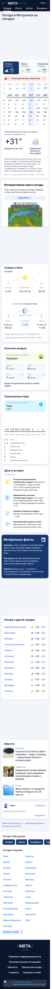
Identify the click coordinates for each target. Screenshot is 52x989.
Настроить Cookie (32, 972)
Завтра (29, 8)
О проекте (14, 972)
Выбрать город (10, 932)
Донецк (7, 868)
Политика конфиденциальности (25, 956)
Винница (29, 879)
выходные (42, 8)
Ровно (28, 908)
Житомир (8, 903)
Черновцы (8, 914)
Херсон (28, 885)
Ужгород (7, 926)
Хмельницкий (32, 903)
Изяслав (8, 673)
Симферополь (10, 885)
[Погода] (25, 945)
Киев (5, 856)
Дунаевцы (9, 685)
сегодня (9, 842)
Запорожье (30, 868)
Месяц (18, 8)
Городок (8, 679)
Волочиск (9, 662)
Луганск (7, 879)
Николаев (30, 873)
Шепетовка (9, 633)
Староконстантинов (14, 644)
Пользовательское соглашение (25, 962)
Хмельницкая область (12, 823)
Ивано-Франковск (12, 920)
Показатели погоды (32, 967)
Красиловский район (34, 823)
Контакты (13, 967)
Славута (8, 650)
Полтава (7, 891)
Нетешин (8, 638)
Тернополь (30, 914)
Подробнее (23, 198)
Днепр (6, 862)
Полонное (9, 656)
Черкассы (8, 897)
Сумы (28, 897)
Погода (23, 3)
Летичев (8, 691)
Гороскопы (40, 805)
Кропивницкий (10, 908)
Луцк (27, 920)
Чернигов (30, 891)
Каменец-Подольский (15, 627)
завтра (21, 842)
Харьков (29, 856)
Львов (6, 873)
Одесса (28, 862)
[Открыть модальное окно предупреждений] (44, 78)
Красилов (9, 668)
